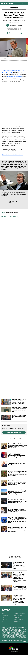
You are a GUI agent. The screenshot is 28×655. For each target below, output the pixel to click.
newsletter (4, 619)
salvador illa (4, 216)
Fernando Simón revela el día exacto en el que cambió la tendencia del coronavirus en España (19, 401)
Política (14, 8)
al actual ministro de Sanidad (14, 76)
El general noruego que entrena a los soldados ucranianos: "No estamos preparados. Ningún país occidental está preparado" (17, 473)
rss (2, 621)
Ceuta (8, 0)
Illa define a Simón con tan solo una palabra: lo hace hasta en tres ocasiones (19, 417)
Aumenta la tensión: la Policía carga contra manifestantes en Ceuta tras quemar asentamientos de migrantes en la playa (17, 492)
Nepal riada (18, 0)
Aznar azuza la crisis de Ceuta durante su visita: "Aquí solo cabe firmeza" (20, 587)
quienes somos (5, 615)
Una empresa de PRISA (14, 648)
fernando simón (14, 216)
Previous (2, 183)
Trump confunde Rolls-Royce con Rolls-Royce (16, 464)
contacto (4, 617)
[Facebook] (10, 202)
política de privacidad (18, 619)
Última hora (23, 3)
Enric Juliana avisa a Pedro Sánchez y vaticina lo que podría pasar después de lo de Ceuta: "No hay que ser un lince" (17, 529)
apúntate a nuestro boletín (14, 432)
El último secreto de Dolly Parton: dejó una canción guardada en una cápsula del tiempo (17, 510)
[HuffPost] (6, 609)
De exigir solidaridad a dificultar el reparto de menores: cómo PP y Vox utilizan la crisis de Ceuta (17, 501)
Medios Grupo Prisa (14, 651)
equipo (3, 613)
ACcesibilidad (17, 621)
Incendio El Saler (25, 0)
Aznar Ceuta (12, 0)
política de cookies (18, 615)
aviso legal (16, 617)
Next (25, 183)
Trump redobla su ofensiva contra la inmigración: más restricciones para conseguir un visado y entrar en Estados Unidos (17, 445)
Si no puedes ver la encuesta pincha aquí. (12, 154)
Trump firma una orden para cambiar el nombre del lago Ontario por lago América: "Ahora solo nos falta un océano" (17, 482)
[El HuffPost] (8, 3)
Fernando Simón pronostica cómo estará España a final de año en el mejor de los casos (19, 409)
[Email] (17, 202)
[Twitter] (13, 202)
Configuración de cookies (19, 613)
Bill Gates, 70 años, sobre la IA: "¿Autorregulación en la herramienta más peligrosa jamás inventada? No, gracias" (16, 455)
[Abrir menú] (2, 3)
